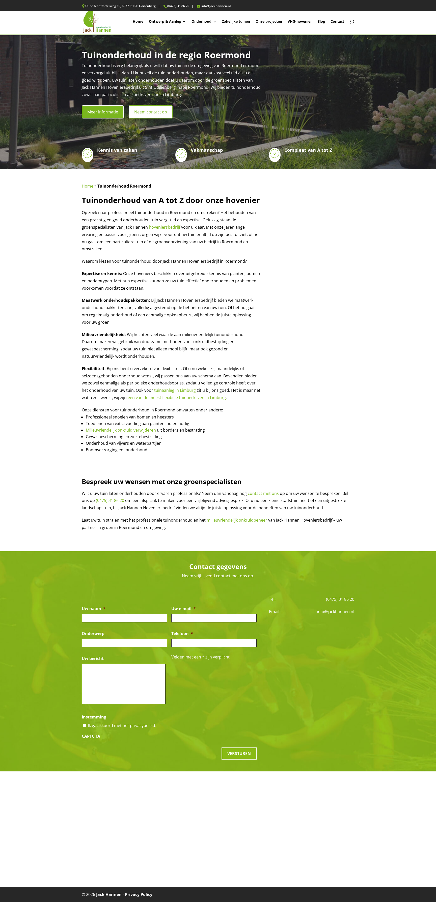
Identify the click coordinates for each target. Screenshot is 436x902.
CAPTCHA (91, 736)
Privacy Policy (138, 894)
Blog (321, 22)
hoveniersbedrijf (164, 227)
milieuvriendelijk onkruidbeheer (237, 520)
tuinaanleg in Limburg (175, 390)
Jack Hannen (109, 894)
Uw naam (93, 608)
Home (138, 22)
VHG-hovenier (300, 22)
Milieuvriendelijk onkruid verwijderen (121, 430)
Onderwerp (93, 633)
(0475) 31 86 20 (110, 500)
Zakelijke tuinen (236, 22)
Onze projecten (269, 22)
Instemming (94, 717)
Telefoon (182, 633)
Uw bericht (93, 658)
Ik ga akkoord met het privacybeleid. (122, 725)
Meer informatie (102, 112)
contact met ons (263, 493)
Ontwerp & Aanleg (165, 22)
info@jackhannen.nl (335, 611)
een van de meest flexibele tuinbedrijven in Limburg (177, 397)
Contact (337, 22)
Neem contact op (150, 112)
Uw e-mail (183, 608)
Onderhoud (201, 22)
